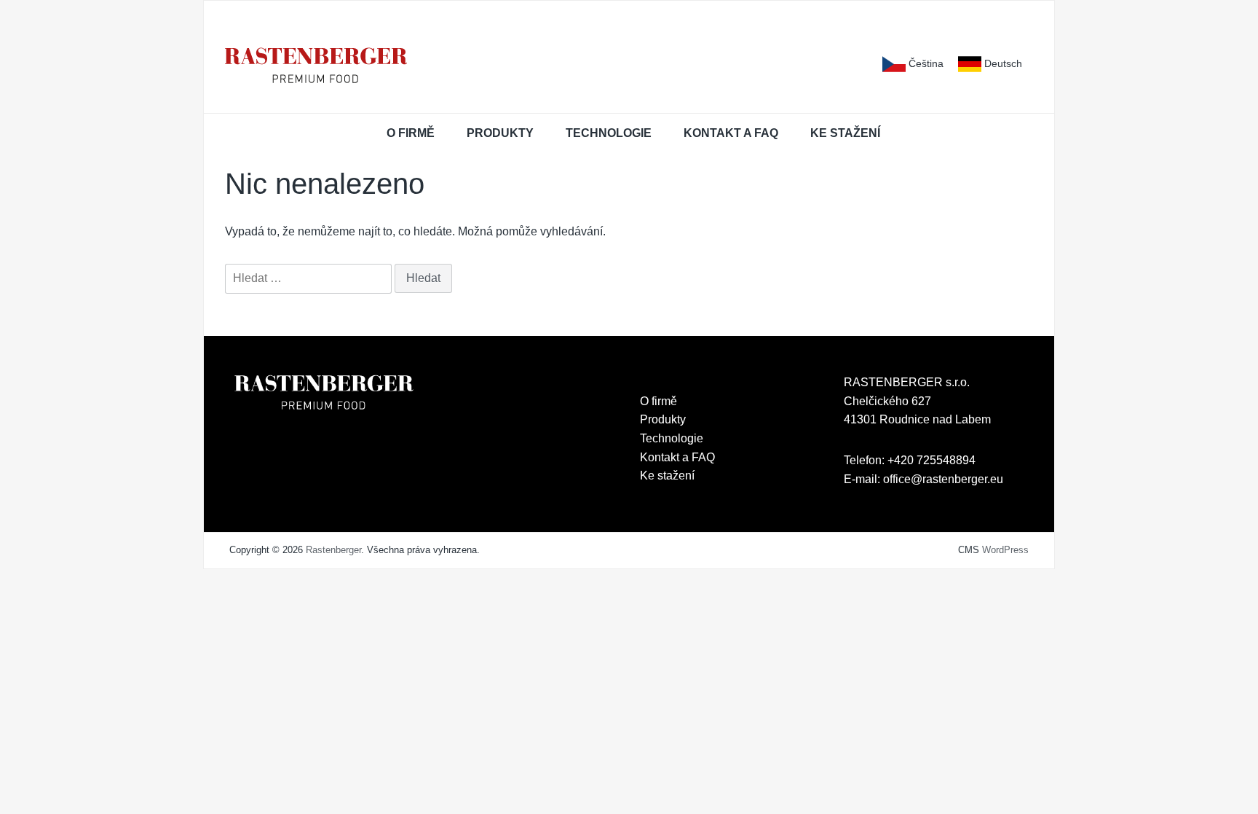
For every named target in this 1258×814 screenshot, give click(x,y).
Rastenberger (333, 549)
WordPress (1005, 549)
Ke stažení (845, 133)
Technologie (609, 133)
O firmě (411, 133)
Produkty (500, 133)
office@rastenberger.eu (943, 479)
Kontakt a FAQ (731, 133)
